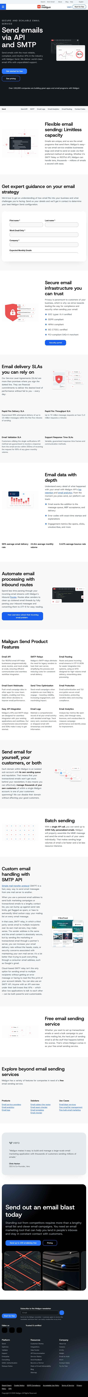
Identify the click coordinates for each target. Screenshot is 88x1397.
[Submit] (61, 1312)
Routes (13, 597)
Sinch (61, 1360)
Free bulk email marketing (70, 1110)
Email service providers (11, 1104)
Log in (69, 7)
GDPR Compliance (33, 1385)
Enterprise (5, 1356)
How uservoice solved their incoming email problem (23, 616)
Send (4, 1344)
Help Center (35, 1350)
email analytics (65, 492)
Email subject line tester (41, 1104)
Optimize (5, 1347)
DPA (9, 1389)
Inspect (4, 1353)
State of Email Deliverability (41, 1366)
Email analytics (8, 1107)
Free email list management (70, 1107)
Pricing (50, 1243)
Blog (32, 1369)
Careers (62, 1347)
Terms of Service (68, 1385)
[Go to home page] (44, 7)
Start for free (79, 7)
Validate (5, 1350)
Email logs (6, 1110)
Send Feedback (36, 1360)
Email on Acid (64, 1356)
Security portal (55, 342)
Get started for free (14, 71)
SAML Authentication (9, 1363)
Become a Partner (37, 1363)
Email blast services (67, 1104)
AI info (61, 1350)
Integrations (35, 1347)
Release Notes (7, 1366)
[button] (42, 2)
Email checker (36, 1113)
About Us (62, 1344)
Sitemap (34, 1372)
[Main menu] (3, 7)
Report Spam (7, 1385)
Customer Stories (37, 1344)
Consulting (6, 1360)
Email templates (37, 1110)
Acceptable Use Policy (51, 1385)
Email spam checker (39, 1107)
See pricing (11, 78)
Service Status (36, 1356)
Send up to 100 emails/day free (23, 1243)
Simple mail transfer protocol (15, 885)
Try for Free (63, 1366)
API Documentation (38, 1353)
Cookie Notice (19, 1385)
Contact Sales (64, 1363)
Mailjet (61, 1353)
